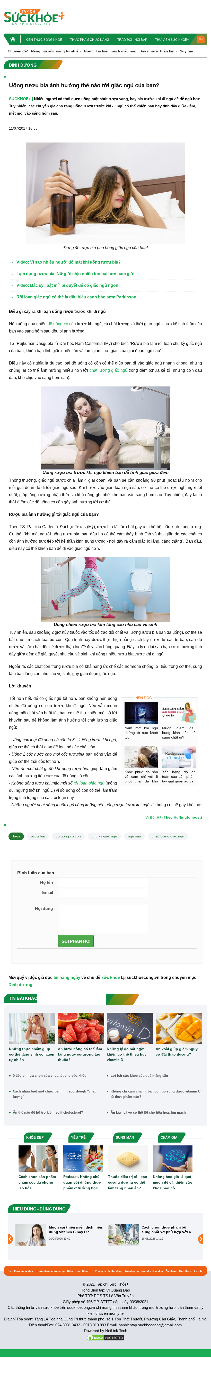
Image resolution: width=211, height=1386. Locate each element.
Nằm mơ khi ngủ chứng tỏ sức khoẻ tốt (141, 732)
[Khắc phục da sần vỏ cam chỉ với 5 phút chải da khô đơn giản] (141, 757)
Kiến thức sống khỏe (44, 40)
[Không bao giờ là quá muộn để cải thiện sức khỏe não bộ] (172, 1158)
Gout (88, 51)
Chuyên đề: (18, 51)
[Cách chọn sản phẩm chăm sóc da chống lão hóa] (38, 1158)
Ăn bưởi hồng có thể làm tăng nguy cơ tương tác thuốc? (80, 1054)
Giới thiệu (185, 1271)
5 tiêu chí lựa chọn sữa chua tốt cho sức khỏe (49, 1076)
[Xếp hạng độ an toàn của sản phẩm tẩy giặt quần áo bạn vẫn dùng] (179, 757)
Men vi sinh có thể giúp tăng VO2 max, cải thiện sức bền (167, 1229)
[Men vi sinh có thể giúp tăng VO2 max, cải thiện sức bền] (123, 1239)
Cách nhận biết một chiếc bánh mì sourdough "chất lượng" (54, 1094)
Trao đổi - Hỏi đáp (132, 40)
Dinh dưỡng (20, 985)
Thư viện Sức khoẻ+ (172, 40)
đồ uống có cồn (62, 324)
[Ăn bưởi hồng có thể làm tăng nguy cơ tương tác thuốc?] (81, 1028)
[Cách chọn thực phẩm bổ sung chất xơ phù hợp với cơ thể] (30, 1234)
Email (47, 892)
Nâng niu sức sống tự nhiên (56, 51)
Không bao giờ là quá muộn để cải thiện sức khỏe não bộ (172, 1182)
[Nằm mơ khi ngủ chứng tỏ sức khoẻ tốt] (141, 713)
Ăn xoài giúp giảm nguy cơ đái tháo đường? (177, 1051)
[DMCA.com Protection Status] (105, 1337)
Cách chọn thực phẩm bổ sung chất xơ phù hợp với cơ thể (75, 1229)
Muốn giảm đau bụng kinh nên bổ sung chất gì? (179, 732)
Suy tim (186, 51)
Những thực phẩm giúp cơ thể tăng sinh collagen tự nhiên (31, 1054)
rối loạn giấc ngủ (89, 783)
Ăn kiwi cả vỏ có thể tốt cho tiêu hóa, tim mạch (148, 1112)
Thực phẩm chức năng (89, 40)
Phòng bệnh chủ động (108, 1271)
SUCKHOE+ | (21, 99)
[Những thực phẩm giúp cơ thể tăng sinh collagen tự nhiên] (32, 1028)
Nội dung (44, 908)
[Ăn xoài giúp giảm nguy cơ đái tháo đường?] (179, 1028)
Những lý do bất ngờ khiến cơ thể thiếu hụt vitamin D (126, 1054)
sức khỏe (110, 977)
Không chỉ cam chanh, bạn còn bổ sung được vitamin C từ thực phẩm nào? (155, 1094)
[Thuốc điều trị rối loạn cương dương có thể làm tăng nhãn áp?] (128, 1158)
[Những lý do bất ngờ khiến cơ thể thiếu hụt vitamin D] (130, 1028)
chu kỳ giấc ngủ (104, 836)
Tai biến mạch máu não (116, 51)
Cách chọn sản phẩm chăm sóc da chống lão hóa (37, 1182)
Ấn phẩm (171, 1271)
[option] (59, 1235)
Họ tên (46, 882)
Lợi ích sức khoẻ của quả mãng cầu (139, 1076)
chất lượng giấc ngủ (108, 370)
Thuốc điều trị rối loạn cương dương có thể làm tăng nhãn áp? (127, 1182)
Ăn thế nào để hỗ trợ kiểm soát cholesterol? (48, 1112)
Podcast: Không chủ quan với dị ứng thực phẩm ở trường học (82, 1182)
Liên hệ (198, 1271)
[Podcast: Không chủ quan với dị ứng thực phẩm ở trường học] (83, 1158)
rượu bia (38, 836)
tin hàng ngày (67, 977)
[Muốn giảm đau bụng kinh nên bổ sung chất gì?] (179, 713)
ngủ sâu (134, 836)
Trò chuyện (132, 1271)
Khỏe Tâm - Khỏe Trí (79, 1271)
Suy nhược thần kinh (158, 51)
